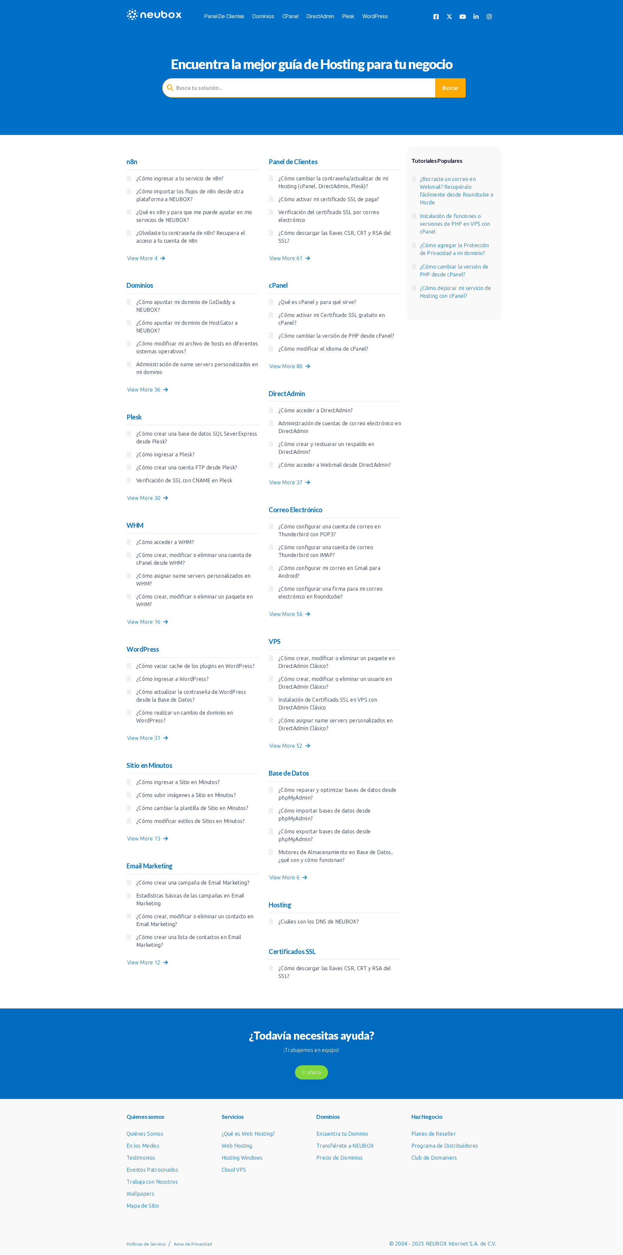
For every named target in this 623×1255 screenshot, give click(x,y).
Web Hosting (237, 1146)
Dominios (263, 16)
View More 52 (287, 746)
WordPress (374, 16)
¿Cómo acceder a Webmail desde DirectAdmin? (334, 465)
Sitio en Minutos (149, 765)
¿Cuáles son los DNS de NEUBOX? (318, 921)
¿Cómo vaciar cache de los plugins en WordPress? (195, 666)
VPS (275, 641)
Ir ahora (311, 1072)
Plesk (348, 16)
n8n (132, 161)
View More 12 (145, 962)
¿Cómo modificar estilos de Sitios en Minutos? (190, 821)
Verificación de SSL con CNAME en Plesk (184, 480)
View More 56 (287, 614)
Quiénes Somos (145, 1134)
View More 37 (287, 482)
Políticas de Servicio (146, 1244)
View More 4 (143, 258)
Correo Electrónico (296, 509)
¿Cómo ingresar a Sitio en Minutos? (177, 782)
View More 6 (285, 877)
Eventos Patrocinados (152, 1170)
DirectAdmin (320, 16)
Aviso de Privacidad (193, 1244)
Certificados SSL (292, 951)
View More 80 (287, 366)
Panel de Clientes (224, 16)
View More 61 (287, 258)
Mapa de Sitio (143, 1206)
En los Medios (143, 1146)
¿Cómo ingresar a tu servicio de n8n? (180, 178)
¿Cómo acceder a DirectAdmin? (315, 410)
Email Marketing (150, 866)
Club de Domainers (434, 1158)
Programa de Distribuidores (444, 1146)
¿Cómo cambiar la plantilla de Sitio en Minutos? (192, 808)
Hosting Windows (242, 1158)
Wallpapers (140, 1194)
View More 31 (145, 738)
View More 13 (145, 838)
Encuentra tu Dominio (342, 1134)
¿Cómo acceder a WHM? (165, 542)
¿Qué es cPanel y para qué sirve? (317, 302)
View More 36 (145, 389)
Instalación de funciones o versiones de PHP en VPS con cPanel (455, 224)
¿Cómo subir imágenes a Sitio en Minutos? (186, 795)
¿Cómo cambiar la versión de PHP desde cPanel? (336, 336)
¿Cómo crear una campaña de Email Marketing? (192, 883)
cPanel (290, 16)
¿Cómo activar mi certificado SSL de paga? (328, 199)
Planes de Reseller (433, 1134)
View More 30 (145, 498)
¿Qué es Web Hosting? (248, 1134)
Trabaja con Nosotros (152, 1182)
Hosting (280, 905)
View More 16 (145, 622)
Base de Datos (289, 773)
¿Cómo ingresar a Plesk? (165, 454)
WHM (135, 525)
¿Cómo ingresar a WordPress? (172, 679)
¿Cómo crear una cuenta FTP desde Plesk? (186, 467)
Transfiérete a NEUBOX (345, 1146)
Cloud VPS (234, 1170)
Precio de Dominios (339, 1158)
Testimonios (141, 1158)
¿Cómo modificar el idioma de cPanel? (323, 349)
